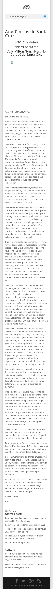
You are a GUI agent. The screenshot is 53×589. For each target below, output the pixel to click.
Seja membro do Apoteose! (17, 542)
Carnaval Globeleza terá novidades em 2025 (25, 525)
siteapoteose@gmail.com (17, 567)
